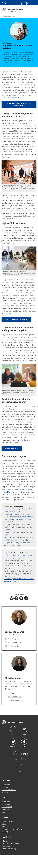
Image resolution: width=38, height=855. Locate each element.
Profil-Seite (12, 639)
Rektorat (4, 841)
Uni (2, 2)
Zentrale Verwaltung (9, 849)
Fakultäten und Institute (10, 843)
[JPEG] (19, 172)
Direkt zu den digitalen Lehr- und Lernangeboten (19, 104)
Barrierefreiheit (7, 807)
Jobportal (5, 826)
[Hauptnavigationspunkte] (34, 10)
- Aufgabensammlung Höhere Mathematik (19, 542)
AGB (3, 812)
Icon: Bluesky (13, 742)
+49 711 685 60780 (15, 697)
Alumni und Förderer (9, 790)
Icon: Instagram (25, 729)
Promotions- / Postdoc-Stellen (12, 829)
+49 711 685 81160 (15, 642)
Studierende (6, 784)
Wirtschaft (5, 792)
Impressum (6, 801)
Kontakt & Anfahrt (8, 821)
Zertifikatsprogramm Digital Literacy (17, 514)
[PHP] (16, 598)
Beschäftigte (6, 787)
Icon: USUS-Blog (19, 766)
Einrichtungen (6, 846)
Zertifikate (5, 809)
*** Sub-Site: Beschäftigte (2, 16)
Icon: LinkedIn (24, 754)
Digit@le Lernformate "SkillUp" (16, 319)
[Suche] (32, 2)
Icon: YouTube (14, 754)
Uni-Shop (5, 831)
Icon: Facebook (13, 729)
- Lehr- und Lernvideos (11, 537)
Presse (4, 824)
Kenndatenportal (11, 448)
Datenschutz (6, 804)
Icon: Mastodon (24, 742)
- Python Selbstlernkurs (12, 532)
